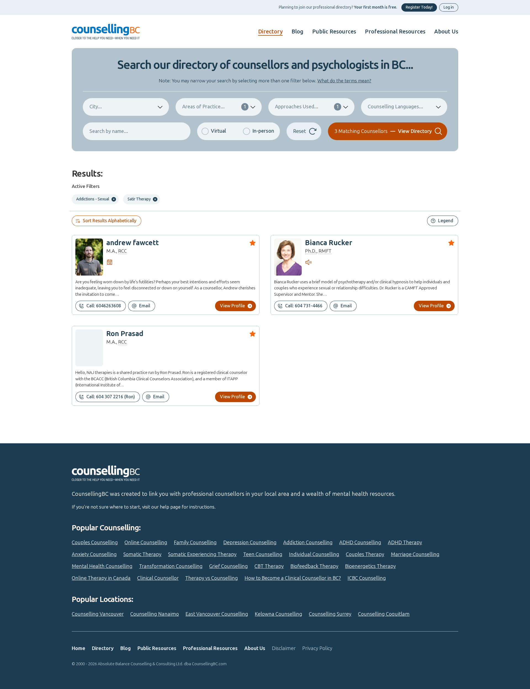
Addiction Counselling (308, 542)
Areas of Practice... (214, 107)
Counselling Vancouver (98, 614)
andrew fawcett (132, 243)
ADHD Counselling (360, 542)
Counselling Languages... (395, 107)
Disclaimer (284, 648)
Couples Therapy (365, 554)
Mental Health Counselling (102, 566)
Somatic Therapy (142, 554)
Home (78, 648)
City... (95, 107)
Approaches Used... (307, 107)
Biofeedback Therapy (314, 566)
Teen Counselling (262, 554)
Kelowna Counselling (278, 614)
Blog (297, 31)
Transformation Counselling (171, 566)
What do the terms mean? (344, 80)
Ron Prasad (124, 333)
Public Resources (334, 31)
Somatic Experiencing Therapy (202, 554)
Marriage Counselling (415, 554)
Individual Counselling (314, 554)
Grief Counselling (228, 566)
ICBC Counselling (367, 578)
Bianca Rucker (328, 243)
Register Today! (419, 7)
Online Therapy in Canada (101, 578)
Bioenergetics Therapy (370, 566)
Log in (449, 7)
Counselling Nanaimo (154, 614)
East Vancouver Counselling (217, 614)
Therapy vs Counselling (211, 578)
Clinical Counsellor (158, 578)
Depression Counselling (250, 542)
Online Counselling (145, 542)
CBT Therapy (269, 566)
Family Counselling (195, 542)
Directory (270, 31)
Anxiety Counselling (94, 554)
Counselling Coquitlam (384, 614)
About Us (446, 31)
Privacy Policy (317, 648)
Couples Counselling (95, 542)
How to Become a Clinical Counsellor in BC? (293, 578)
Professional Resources (395, 31)
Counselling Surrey (330, 614)
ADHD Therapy (405, 542)
